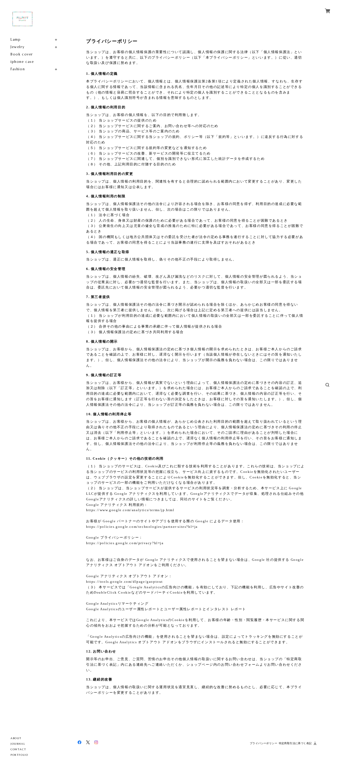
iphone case (22, 61)
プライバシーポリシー (263, 743)
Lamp (16, 39)
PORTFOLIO (19, 755)
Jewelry (18, 47)
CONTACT (18, 749)
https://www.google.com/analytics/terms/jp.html (130, 510)
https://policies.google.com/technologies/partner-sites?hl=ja (142, 527)
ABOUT (16, 738)
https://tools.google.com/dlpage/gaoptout (124, 582)
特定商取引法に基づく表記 (295, 743)
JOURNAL (18, 743)
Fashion (18, 69)
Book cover (22, 54)
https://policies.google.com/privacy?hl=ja (125, 543)
